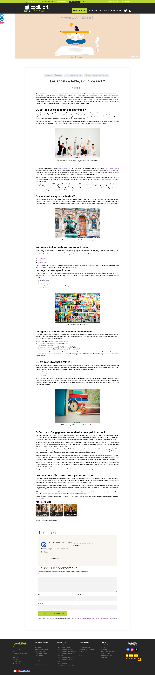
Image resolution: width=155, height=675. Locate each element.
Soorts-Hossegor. (47, 345)
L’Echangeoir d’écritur (44, 374)
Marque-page (38, 660)
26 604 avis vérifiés (85, 2)
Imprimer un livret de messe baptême (66, 651)
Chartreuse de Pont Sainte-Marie (49, 343)
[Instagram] (2, 22)
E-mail (80, 594)
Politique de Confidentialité (20, 653)
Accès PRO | (118, 1)
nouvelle (38, 186)
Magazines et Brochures (41, 649)
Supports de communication (86, 649)
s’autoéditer (41, 498)
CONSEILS (104, 642)
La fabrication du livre (106, 655)
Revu (39, 282)
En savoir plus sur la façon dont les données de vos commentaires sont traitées (92, 618)
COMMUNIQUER (84, 642)
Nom (40, 594)
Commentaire (42, 574)
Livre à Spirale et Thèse (41, 653)
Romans (37, 645)
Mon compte (126, 1)
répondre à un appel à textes (96, 75)
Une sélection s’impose (112, 169)
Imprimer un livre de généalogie (65, 647)
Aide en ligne (104, 647)
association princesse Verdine (59, 341)
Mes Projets (16, 657)
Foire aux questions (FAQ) (107, 651)
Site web (40, 603)
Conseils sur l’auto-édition (107, 645)
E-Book (37, 662)
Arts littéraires (63, 169)
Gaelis (39, 260)
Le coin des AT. (42, 376)
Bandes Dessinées (40, 651)
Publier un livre (82, 645)
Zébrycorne (47, 286)
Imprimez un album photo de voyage (66, 665)
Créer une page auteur (84, 647)
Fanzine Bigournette (44, 288)
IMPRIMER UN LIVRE (41, 642)
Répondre (55, 558)
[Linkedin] (2, 19)
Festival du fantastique (44, 349)
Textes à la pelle (42, 372)
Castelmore (41, 258)
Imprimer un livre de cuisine (64, 645)
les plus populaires (105, 252)
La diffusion (104, 657)
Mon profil (15, 659)
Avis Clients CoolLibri (18, 663)
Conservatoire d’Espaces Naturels (48, 347)
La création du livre (105, 653)
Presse (80, 655)
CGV (14, 651)
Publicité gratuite (83, 651)
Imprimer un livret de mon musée (65, 657)
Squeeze (45, 280)
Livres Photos (38, 647)
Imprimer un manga (62, 663)
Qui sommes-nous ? (18, 647)
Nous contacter (17, 661)
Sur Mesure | (110, 1)
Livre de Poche (39, 655)
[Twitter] (2, 15)
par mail (39, 1)
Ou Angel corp (42, 262)
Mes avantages (17, 649)
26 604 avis (133, 658)
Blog (14, 655)
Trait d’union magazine (44, 284)
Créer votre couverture (40, 664)
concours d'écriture (54, 75)
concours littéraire (73, 75)
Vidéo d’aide (104, 649)
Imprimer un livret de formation (65, 649)
